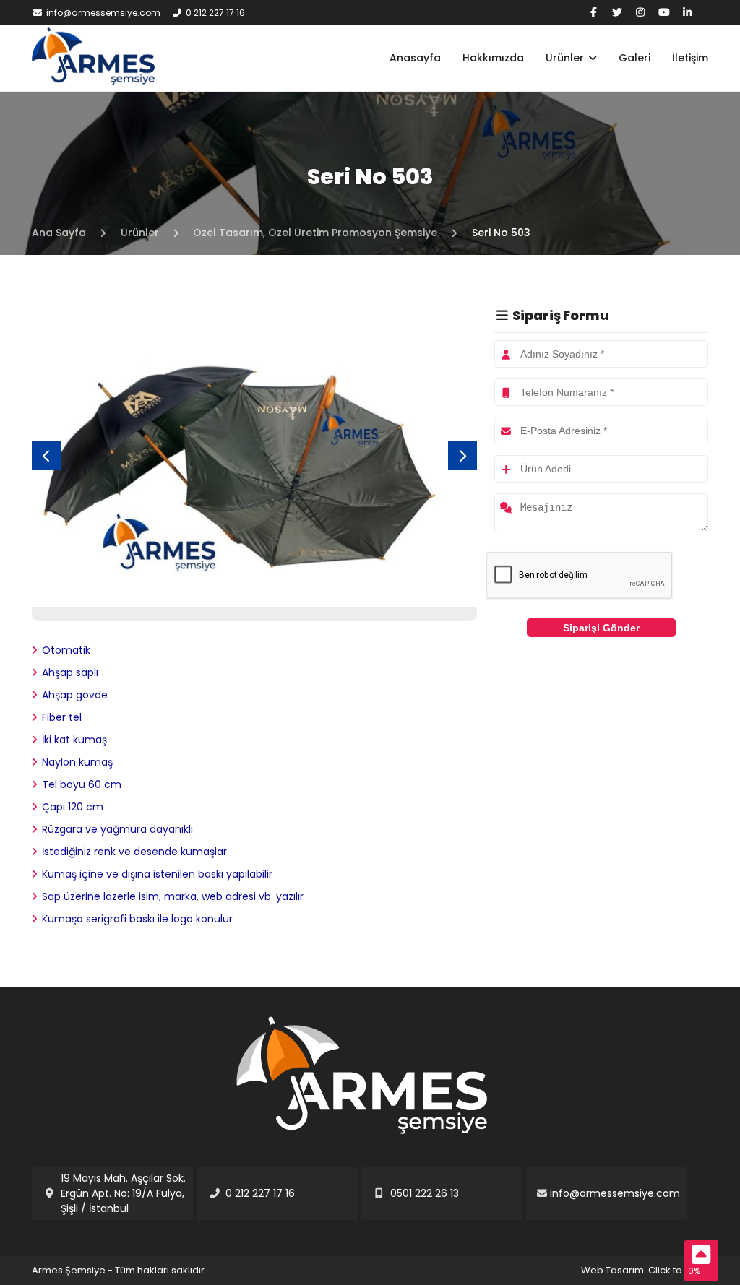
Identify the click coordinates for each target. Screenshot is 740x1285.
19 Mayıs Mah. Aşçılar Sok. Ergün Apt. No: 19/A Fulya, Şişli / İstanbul (123, 1193)
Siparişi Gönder (601, 627)
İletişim (690, 58)
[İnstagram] (641, 12)
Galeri (634, 58)
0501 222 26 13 (424, 1193)
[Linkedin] (687, 12)
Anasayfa (415, 58)
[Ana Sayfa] (93, 81)
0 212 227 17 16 (215, 13)
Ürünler (566, 58)
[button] (462, 455)
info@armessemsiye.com (103, 13)
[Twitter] (617, 12)
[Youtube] (664, 12)
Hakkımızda (493, 58)
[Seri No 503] (254, 599)
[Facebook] (594, 12)
